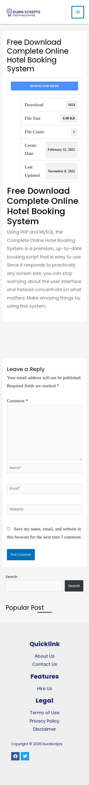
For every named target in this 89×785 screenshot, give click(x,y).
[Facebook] (15, 756)
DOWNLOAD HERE (44, 86)
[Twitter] (25, 756)
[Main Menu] (77, 12)
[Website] (44, 510)
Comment (17, 400)
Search (11, 577)
